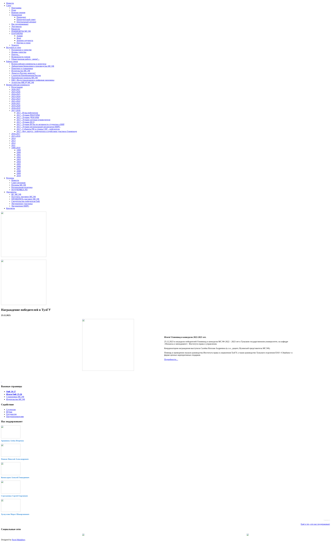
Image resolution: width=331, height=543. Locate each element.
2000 (19, 152)
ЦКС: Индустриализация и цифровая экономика (32, 80)
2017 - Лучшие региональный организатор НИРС (38, 127)
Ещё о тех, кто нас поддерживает (315, 524)
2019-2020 (15, 106)
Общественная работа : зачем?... (25, 59)
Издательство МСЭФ (20, 71)
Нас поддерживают (19, 24)
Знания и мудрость (25, 40)
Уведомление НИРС (20, 206)
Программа (16, 8)
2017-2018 (15, 110)
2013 (13, 141)
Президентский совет (26, 19)
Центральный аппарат (26, 22)
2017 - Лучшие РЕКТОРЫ (28, 115)
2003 (19, 159)
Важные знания (18, 12)
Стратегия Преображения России (26, 75)
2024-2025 (15, 94)
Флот (19, 38)
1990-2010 (15, 148)
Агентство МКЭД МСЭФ (22, 82)
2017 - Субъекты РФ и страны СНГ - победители (38, 129)
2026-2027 (15, 89)
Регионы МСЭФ (18, 185)
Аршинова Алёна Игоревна (12, 441)
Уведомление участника (22, 204)
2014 (13, 138)
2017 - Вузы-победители (27, 113)
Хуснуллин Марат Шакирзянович (15, 514)
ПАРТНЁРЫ (17, 33)
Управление (16, 15)
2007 (19, 169)
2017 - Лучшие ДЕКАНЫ (28, 117)
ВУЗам (9, 412)
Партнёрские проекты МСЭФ (24, 78)
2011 (13, 145)
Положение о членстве (21, 50)
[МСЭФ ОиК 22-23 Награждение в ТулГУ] (108, 370)
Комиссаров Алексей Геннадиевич (15, 478)
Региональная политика (21, 187)
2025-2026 (15, 92)
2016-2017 (15, 134)
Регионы (10, 178)
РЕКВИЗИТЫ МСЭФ (21, 31)
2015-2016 (15, 136)
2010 (19, 176)
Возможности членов (20, 57)
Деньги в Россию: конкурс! (23, 73)
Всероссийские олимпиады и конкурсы (28, 64)
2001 (19, 155)
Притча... (15, 54)
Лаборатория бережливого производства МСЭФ (32, 66)
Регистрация (16, 87)
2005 (19, 164)
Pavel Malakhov (18, 540)
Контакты (10, 208)
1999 (19, 150)
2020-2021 (15, 103)
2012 (13, 143)
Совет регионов (18, 183)
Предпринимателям (15, 416)
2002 (19, 157)
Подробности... (171, 359)
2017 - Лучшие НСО (26, 122)
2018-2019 (15, 108)
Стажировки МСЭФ (15, 397)
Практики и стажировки (22, 68)
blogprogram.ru (327, 520)
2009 (19, 173)
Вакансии (15, 29)
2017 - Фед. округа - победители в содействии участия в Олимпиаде (47, 131)
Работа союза (12, 61)
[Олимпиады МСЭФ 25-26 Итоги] (23, 304)
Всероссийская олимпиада (18, 85)
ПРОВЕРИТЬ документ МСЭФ (25, 199)
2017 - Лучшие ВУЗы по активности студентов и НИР (40, 124)
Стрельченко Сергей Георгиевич (14, 496)
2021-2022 (15, 101)
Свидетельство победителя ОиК (25, 201)
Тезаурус (15, 45)
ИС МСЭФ (16, 194)
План (13, 10)
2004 (19, 162)
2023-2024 (15, 96)
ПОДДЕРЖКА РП (19, 190)
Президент (21, 17)
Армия (19, 36)
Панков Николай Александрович (15, 459)
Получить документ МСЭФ (23, 197)
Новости (10, 3)
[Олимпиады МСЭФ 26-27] (23, 256)
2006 (19, 166)
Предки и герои (24, 43)
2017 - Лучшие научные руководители (33, 120)
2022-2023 (15, 99)
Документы (16, 26)
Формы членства (18, 52)
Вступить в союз (13, 47)
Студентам (11, 409)
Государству (11, 414)
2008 (19, 171)
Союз (8, 5)
